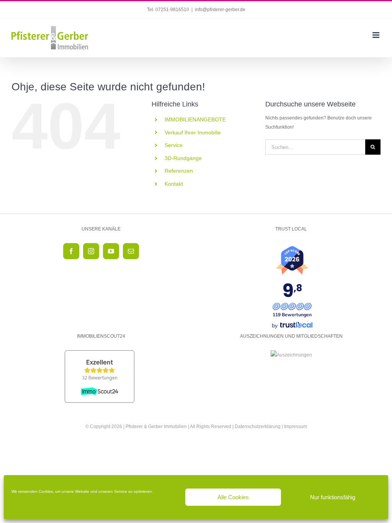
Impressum (295, 426)
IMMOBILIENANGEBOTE (195, 119)
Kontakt (174, 184)
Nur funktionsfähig (332, 497)
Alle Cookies (233, 497)
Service (174, 145)
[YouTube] (111, 251)
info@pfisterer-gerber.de (220, 9)
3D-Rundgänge (183, 158)
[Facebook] (71, 251)
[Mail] (131, 251)
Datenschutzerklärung (258, 426)
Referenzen (179, 171)
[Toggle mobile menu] (376, 35)
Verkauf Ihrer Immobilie (193, 132)
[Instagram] (91, 251)
